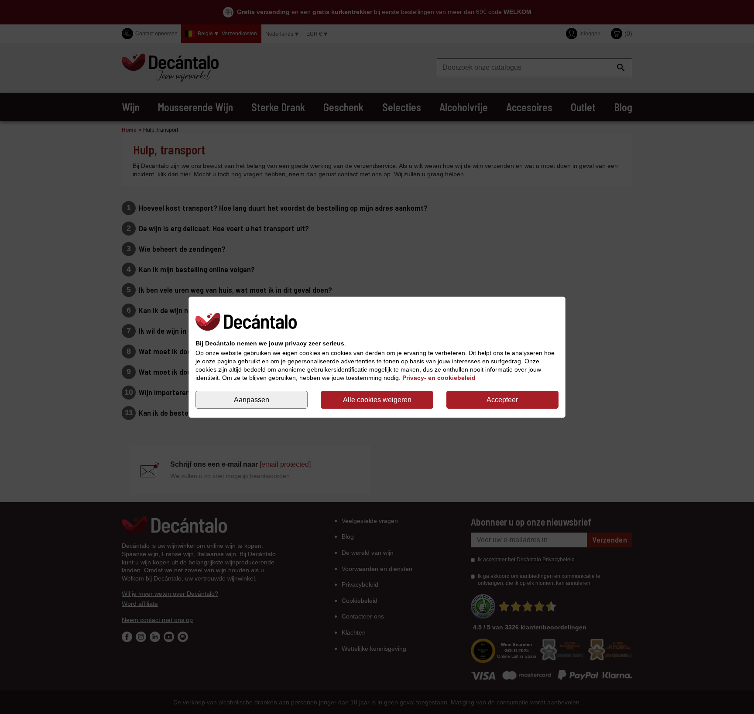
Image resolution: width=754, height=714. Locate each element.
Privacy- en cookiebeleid (439, 377)
